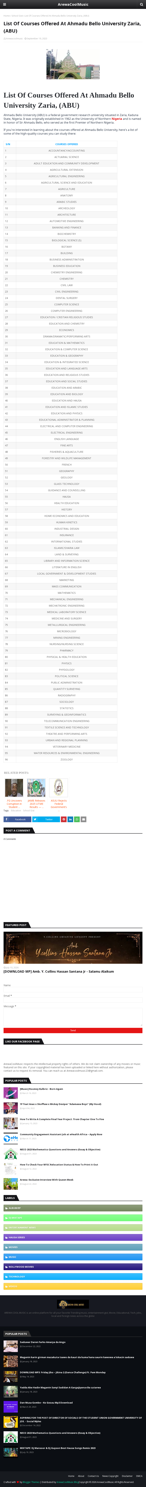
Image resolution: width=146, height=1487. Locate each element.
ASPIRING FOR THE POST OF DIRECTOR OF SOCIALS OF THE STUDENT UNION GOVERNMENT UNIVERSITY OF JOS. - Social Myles (81, 1419)
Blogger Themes (31, 1482)
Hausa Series (17, 1237)
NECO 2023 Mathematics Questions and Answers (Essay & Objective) (60, 1149)
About (81, 1476)
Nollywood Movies (21, 1266)
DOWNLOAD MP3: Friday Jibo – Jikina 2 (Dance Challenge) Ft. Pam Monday (63, 1372)
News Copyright (110, 1476)
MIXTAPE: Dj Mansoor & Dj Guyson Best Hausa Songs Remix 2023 (57, 1448)
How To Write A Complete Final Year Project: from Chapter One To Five (62, 1119)
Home (7, 15)
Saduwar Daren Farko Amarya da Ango (43, 1342)
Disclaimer (127, 1476)
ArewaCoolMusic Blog (68, 1482)
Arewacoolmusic (14, 38)
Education (16, 810)
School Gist (17, 15)
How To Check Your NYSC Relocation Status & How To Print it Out (59, 1164)
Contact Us (93, 1476)
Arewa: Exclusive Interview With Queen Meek (46, 1179)
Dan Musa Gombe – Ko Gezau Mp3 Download (46, 1402)
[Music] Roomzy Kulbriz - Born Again (41, 1089)
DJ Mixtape (15, 1217)
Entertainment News (22, 1227)
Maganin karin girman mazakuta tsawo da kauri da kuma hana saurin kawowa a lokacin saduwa (77, 1357)
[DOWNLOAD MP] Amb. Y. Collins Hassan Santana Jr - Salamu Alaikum (59, 971)
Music (12, 1257)
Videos (13, 1286)
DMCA (139, 1476)
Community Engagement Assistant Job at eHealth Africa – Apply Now (61, 1134)
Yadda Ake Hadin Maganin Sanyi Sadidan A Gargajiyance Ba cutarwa (60, 1387)
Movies (13, 1247)
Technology (17, 1276)
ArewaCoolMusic (73, 4)
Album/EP (15, 1208)
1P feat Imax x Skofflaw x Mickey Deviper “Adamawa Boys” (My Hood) (60, 1104)
